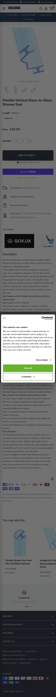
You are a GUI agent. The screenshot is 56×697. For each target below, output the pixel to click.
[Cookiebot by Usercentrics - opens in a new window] (41, 318)
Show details (42, 360)
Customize (26, 377)
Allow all (28, 368)
